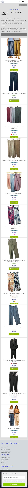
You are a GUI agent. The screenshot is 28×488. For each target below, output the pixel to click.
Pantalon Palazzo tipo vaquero (14, 327)
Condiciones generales (6, 446)
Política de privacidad (6, 451)
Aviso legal (3, 447)
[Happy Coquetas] (2, 1)
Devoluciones (4, 464)
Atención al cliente (5, 459)
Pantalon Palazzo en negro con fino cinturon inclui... (14, 394)
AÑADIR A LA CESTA (14, 100)
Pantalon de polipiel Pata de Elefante (14, 93)
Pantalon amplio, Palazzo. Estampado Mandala (14, 227)
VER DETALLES (14, 70)
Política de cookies (5, 449)
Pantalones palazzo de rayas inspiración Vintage (14, 61)
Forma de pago (4, 460)
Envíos (2, 462)
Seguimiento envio (5, 469)
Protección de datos (5, 452)
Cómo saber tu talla (5, 457)
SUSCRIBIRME (14, 484)
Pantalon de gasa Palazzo (14, 193)
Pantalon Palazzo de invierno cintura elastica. (14, 127)
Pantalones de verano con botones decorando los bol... (14, 261)
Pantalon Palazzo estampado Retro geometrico (14, 294)
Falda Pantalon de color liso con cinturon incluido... (14, 427)
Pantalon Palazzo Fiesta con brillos (14, 160)
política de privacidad (20, 481)
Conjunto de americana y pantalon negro (14, 361)
